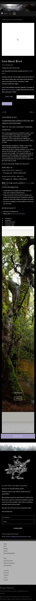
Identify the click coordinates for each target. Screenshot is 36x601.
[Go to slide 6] (18, 431)
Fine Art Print (9, 19)
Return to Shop (18, 436)
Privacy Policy (22, 536)
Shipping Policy (8, 565)
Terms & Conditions (11, 536)
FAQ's (5, 558)
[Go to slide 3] (14, 431)
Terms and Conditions (9, 553)
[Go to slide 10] (24, 431)
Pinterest (6, 575)
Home (3, 19)
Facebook (6, 572)
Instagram (6, 570)
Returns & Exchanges (9, 563)
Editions (17, 398)
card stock (5, 185)
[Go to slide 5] (17, 431)
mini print (28, 183)
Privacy (6, 550)
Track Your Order (8, 560)
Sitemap (6, 548)
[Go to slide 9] (23, 431)
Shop (5, 546)
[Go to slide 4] (15, 431)
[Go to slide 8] (21, 431)
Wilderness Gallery (9, 89)
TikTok (5, 577)
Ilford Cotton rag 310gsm (17, 213)
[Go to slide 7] (20, 431)
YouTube (6, 579)
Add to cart (7, 103)
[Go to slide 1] (11, 431)
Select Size (9, 96)
